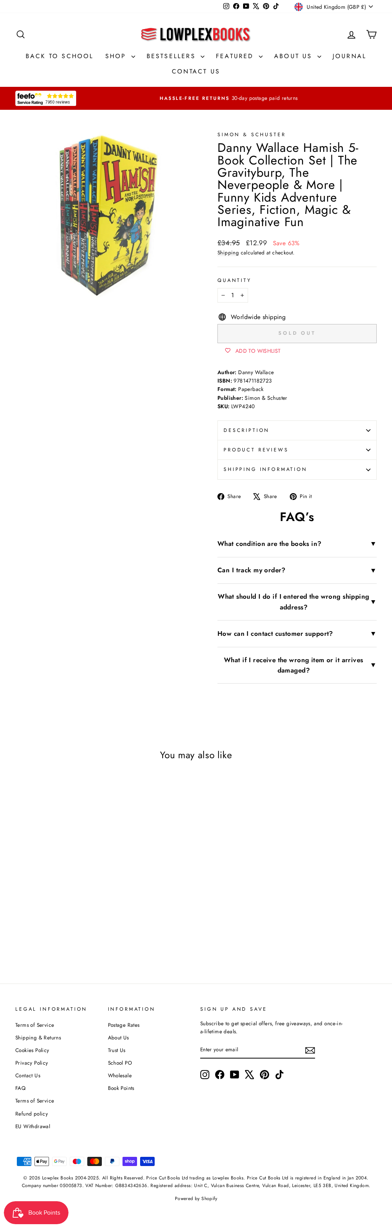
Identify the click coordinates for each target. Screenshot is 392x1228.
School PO (120, 1063)
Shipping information (265, 469)
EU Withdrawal (32, 1126)
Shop (117, 56)
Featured (236, 56)
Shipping (228, 252)
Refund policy (31, 1113)
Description (247, 430)
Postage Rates (124, 1025)
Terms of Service (34, 1025)
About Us (294, 56)
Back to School (60, 56)
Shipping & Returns (38, 1037)
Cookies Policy (32, 1050)
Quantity (234, 280)
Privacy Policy (31, 1063)
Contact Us (196, 71)
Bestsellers (173, 56)
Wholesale (120, 1075)
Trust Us (117, 1050)
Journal (349, 56)
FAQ (20, 1088)
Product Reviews (256, 449)
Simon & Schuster (251, 134)
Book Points (121, 1088)
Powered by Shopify (196, 1198)
